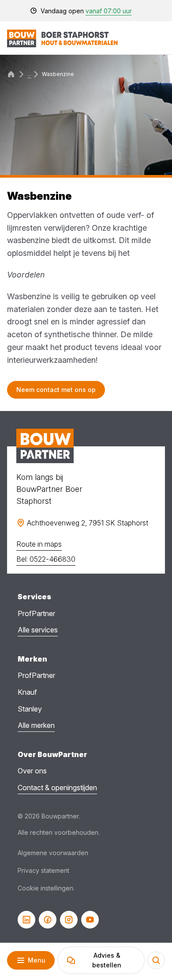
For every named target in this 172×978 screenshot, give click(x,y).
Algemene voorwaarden (53, 852)
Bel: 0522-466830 (45, 559)
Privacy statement (43, 870)
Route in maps (39, 544)
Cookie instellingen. (46, 888)
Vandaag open (86, 11)
